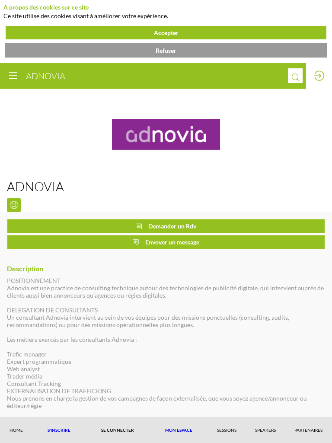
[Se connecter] (319, 76)
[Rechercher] (295, 75)
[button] (59, 430)
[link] (16, 430)
